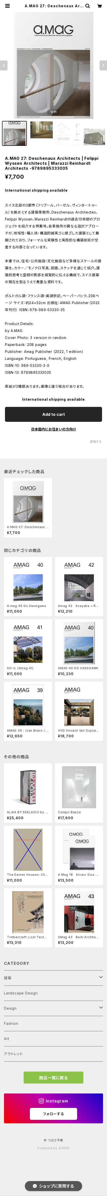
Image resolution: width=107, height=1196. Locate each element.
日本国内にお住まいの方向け (53, 429)
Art (6, 1038)
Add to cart (53, 414)
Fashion (11, 1023)
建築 (7, 978)
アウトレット (13, 1054)
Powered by (48, 1148)
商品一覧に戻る (53, 1077)
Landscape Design (21, 993)
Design (10, 1008)
